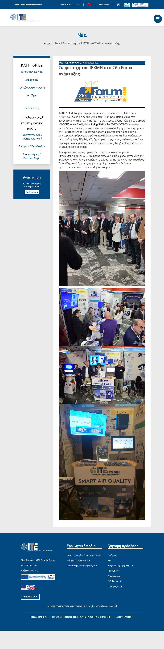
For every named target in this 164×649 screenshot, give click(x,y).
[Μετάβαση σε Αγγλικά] (89, 5)
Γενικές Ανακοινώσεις (32, 87)
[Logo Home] (24, 17)
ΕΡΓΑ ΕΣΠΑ (29, 596)
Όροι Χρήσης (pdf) (38, 617)
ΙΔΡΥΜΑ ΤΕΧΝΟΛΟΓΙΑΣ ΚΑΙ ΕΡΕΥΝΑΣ (28, 5)
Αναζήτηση (31, 192)
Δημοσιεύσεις (114, 576)
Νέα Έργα (31, 95)
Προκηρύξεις (114, 586)
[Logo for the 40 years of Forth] (140, 5)
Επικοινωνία (104, 5)
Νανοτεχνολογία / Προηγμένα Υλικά (83, 555)
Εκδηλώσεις (32, 108)
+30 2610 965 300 (29, 565)
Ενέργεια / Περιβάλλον (31, 146)
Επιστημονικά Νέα (31, 71)
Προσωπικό (113, 571)
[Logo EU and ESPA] (127, 5)
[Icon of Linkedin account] (118, 4)
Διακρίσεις (31, 79)
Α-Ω (78, 5)
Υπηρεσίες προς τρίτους (119, 565)
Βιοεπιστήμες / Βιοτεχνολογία (81, 565)
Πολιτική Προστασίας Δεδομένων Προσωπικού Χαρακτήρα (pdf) (82, 617)
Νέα (57, 43)
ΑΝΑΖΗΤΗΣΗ (65, 5)
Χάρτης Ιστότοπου (125, 617)
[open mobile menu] (158, 19)
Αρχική (48, 43)
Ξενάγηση (112, 555)
